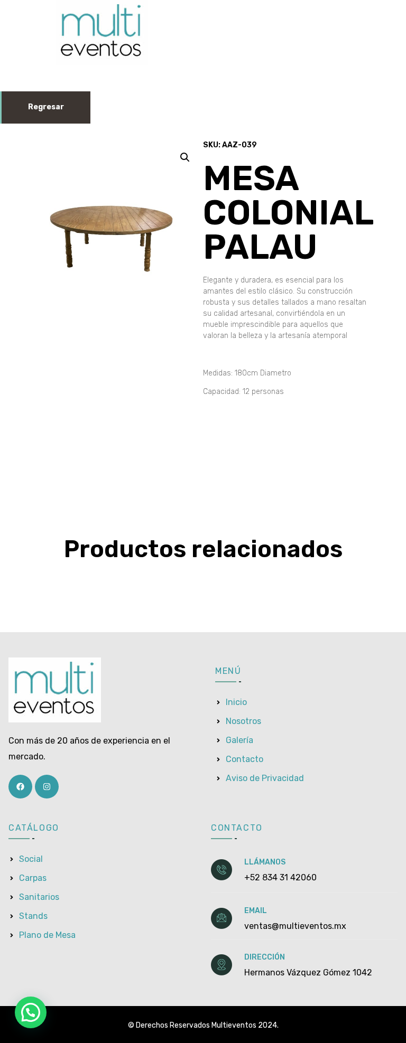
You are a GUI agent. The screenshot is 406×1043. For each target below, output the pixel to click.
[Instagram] (47, 786)
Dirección (264, 957)
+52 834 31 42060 (280, 877)
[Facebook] (20, 786)
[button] (185, 157)
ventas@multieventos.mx (295, 926)
